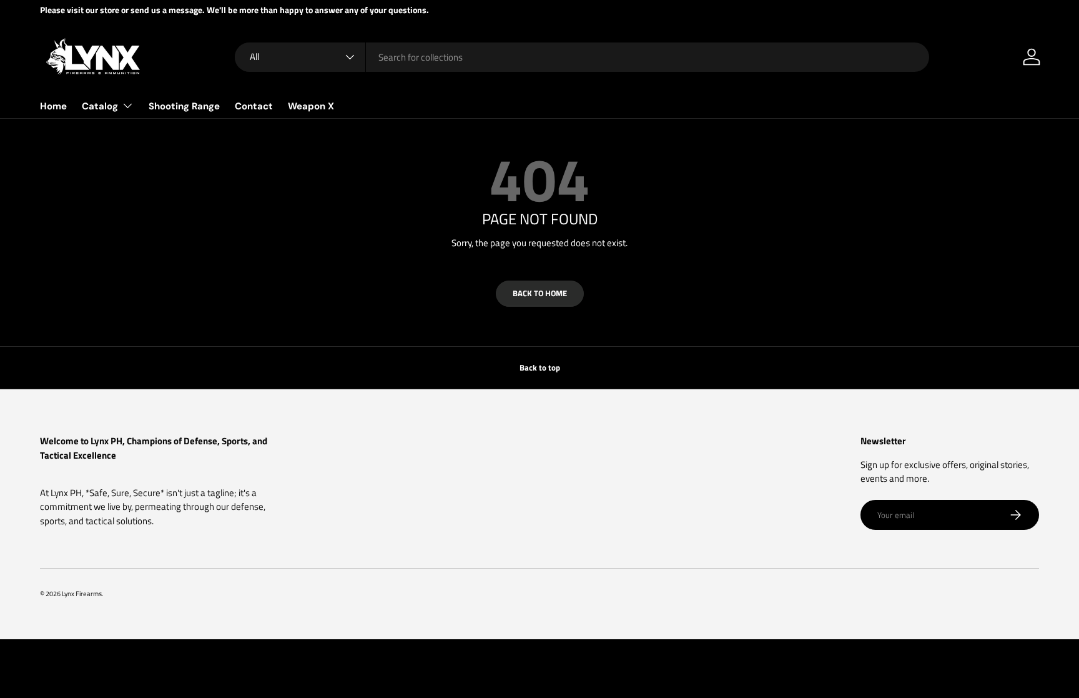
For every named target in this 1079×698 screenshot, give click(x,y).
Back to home (540, 293)
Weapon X (311, 106)
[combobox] (582, 57)
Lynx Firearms (82, 593)
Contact (254, 106)
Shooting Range (184, 106)
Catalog (100, 106)
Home (53, 106)
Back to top (540, 367)
